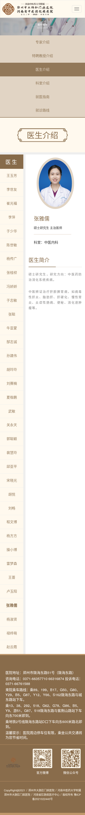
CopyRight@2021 (15, 790)
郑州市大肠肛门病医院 (42, 790)
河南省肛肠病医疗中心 (47, 794)
